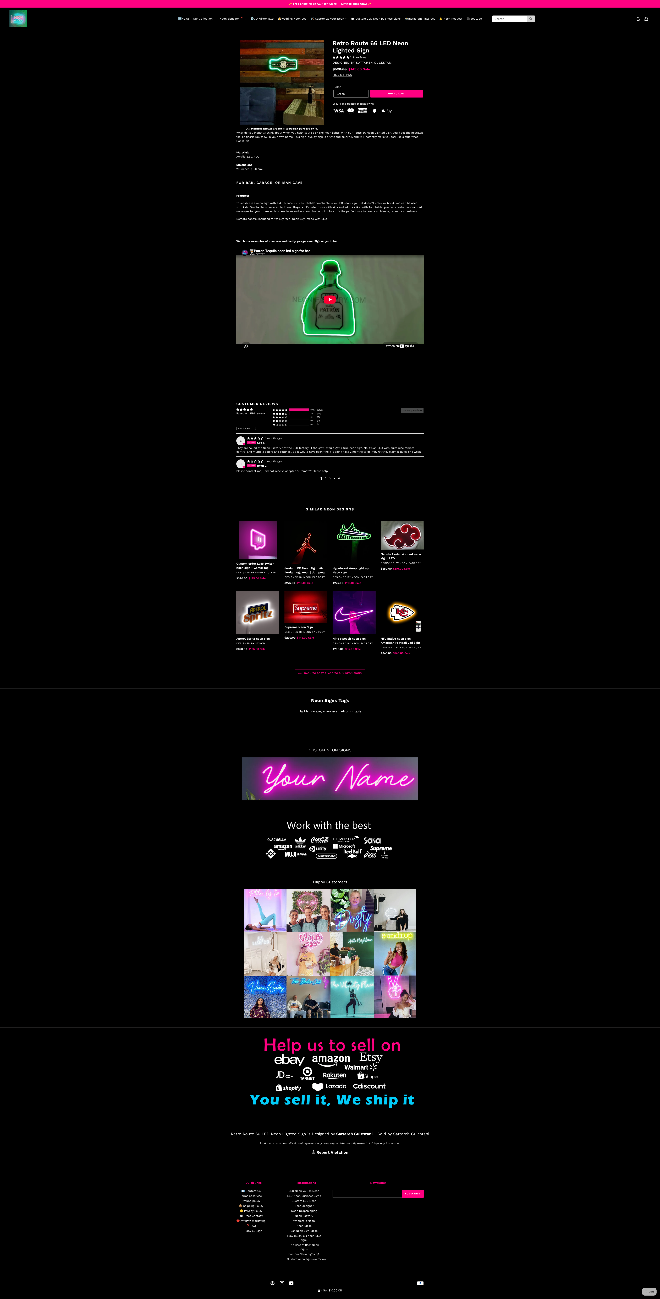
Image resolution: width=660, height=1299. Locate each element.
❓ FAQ (251, 1225)
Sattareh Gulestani (374, 62)
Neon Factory (304, 1215)
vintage (355, 711)
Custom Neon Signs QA (304, 1254)
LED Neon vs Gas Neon (304, 1191)
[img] (256, 438)
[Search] (531, 19)
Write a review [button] (412, 410)
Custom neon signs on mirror (306, 1259)
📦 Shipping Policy (251, 1206)
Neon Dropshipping (304, 1210)
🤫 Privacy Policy (251, 1210)
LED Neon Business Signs (304, 1196)
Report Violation (331, 1152)
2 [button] (325, 478)
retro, (344, 711)
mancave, (330, 711)
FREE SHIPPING (342, 74)
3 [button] (330, 478)
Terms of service (251, 1196)
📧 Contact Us (251, 1191)
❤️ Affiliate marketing (251, 1220)
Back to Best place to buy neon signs (332, 673)
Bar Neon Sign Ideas (304, 1230)
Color (337, 87)
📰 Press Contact (251, 1215)
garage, (316, 711)
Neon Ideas (303, 1225)
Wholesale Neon (304, 1220)
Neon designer (304, 1206)
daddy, (304, 711)
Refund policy (251, 1201)
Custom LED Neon (304, 1201)
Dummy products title (29, 2)
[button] (341, 57)
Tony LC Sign (253, 1230)
